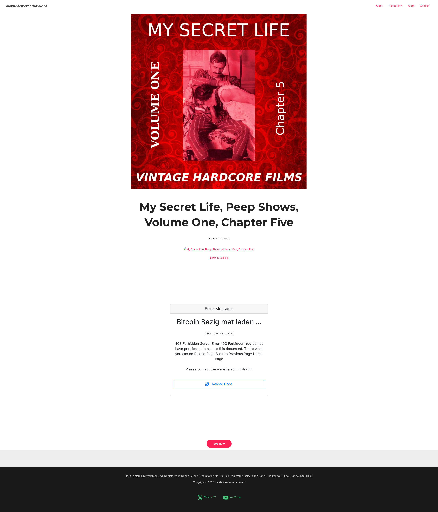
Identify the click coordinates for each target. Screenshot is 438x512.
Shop (411, 5)
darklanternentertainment (26, 6)
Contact (424, 5)
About (379, 5)
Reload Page (220, 384)
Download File (219, 257)
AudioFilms (395, 5)
